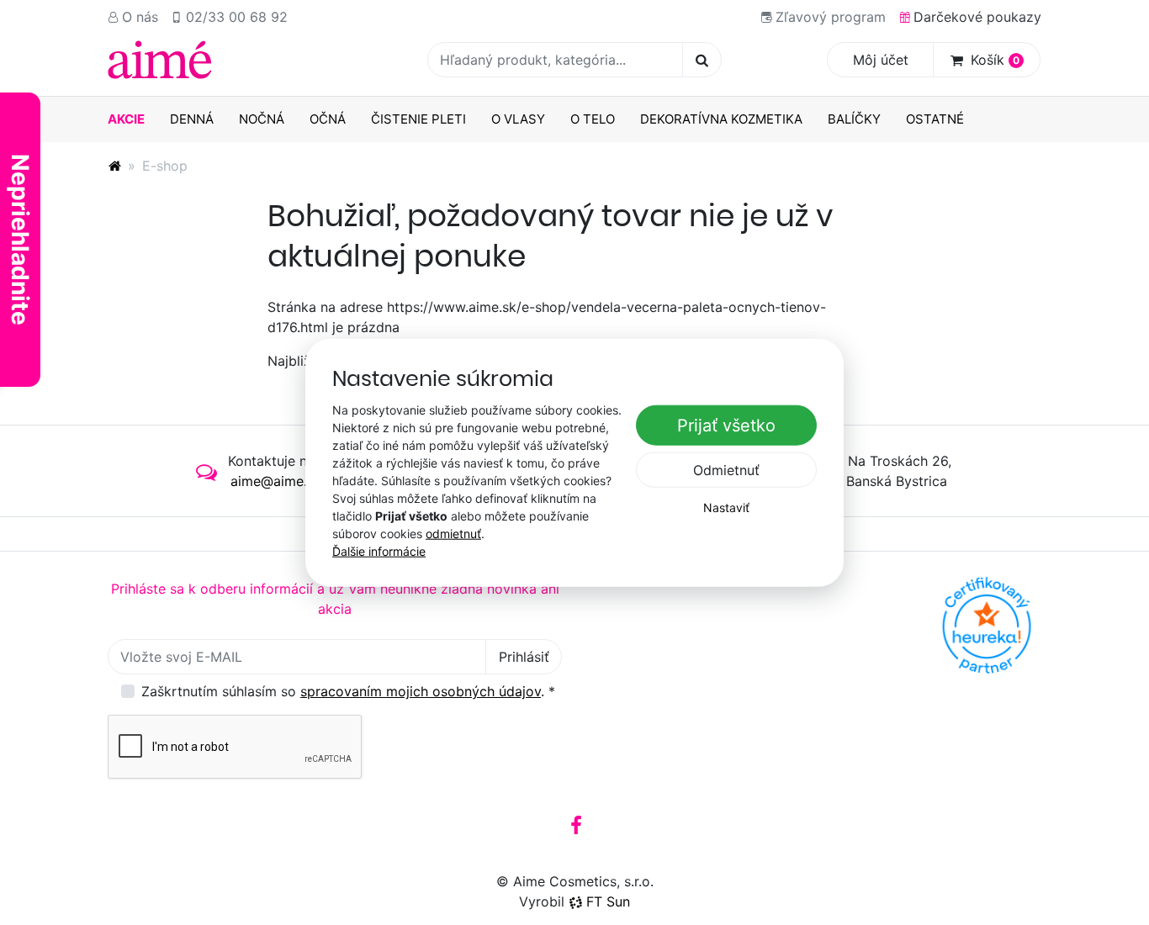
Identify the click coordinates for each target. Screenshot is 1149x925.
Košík (995, 59)
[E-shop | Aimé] (160, 59)
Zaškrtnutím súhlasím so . (348, 691)
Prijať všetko (726, 425)
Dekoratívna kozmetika (721, 119)
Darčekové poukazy (977, 16)
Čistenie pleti (418, 119)
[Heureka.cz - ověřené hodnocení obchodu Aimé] (986, 625)
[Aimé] (114, 165)
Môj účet (880, 59)
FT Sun (608, 901)
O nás (140, 16)
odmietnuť (453, 533)
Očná (328, 119)
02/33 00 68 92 (237, 16)
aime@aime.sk (275, 481)
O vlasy (518, 119)
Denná (192, 119)
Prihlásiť (524, 656)
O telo (592, 119)
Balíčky (854, 119)
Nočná (261, 119)
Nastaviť (726, 507)
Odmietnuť (726, 470)
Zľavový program (831, 16)
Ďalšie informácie (379, 550)
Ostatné (935, 119)
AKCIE (126, 119)
